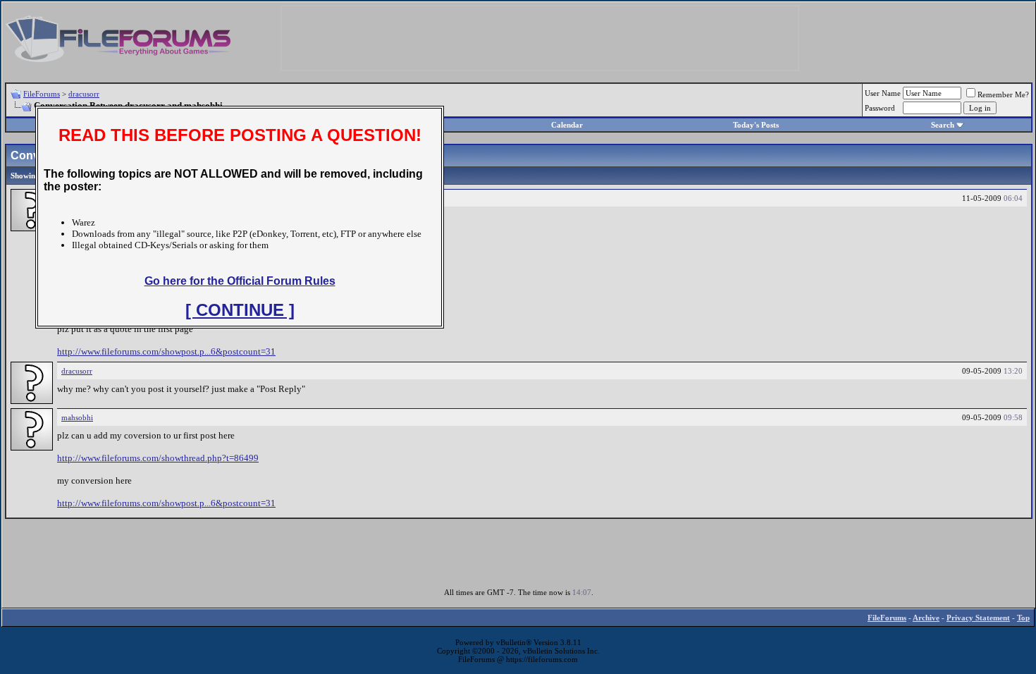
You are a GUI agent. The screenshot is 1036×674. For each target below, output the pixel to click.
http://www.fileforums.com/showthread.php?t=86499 (158, 458)
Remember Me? (1003, 94)
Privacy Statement (978, 617)
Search (942, 125)
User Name (883, 93)
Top (1023, 617)
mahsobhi (77, 417)
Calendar (567, 125)
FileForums (41, 94)
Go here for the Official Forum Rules (239, 281)
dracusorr (83, 94)
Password (880, 108)
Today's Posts (756, 125)
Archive (926, 617)
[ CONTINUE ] (240, 309)
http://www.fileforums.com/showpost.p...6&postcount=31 (166, 351)
